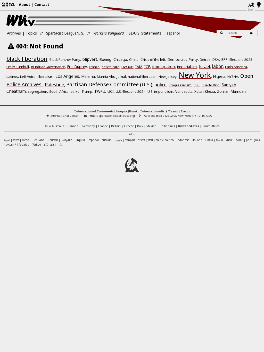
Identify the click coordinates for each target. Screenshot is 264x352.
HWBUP (127, 66)
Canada (73, 126)
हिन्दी (150, 140)
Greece (129, 126)
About (24, 4)
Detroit (205, 59)
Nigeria (219, 76)
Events (185, 111)
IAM (138, 66)
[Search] (252, 33)
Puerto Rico (210, 85)
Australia (58, 126)
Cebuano (38, 140)
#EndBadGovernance (48, 66)
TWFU (99, 91)
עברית (141, 140)
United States (188, 126)
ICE (147, 66)
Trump (86, 91)
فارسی (118, 140)
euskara (107, 140)
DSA (215, 59)
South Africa (59, 91)
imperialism (187, 66)
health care (110, 66)
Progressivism (180, 85)
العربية (7, 140)
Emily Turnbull (17, 66)
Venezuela (183, 91)
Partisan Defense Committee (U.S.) (109, 84)
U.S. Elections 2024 (130, 91)
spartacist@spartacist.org (117, 116)
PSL (197, 85)
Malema (88, 76)
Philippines (167, 126)
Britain (116, 126)
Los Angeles (67, 76)
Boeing (105, 59)
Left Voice (28, 76)
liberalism (45, 76)
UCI (110, 91)
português (253, 140)
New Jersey (168, 76)
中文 (59, 144)
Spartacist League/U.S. (65, 33)
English (81, 140)
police (160, 84)
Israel (204, 66)
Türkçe (36, 144)
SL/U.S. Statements (145, 33)
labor (217, 66)
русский (11, 144)
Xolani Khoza (204, 91)
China (133, 59)
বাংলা (16, 140)
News (174, 111)
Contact (41, 4)
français (130, 140)
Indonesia (183, 140)
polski (239, 140)
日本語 (209, 140)
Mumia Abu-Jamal (111, 76)
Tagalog (24, 144)
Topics (31, 33)
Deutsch (52, 140)
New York (195, 75)
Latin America (236, 66)
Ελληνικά (66, 140)
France (94, 66)
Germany (88, 126)
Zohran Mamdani (231, 91)
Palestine (54, 84)
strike (75, 91)
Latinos (12, 76)
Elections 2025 (240, 59)
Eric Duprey (77, 66)
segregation (37, 91)
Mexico (151, 126)
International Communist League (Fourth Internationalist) (120, 111)
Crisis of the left (153, 59)
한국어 (219, 140)
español (173, 33)
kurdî (229, 140)
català (26, 140)
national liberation (142, 76)
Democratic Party (182, 59)
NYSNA (232, 76)
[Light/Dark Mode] (258, 5)
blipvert (89, 59)
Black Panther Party (65, 59)
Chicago (120, 59)
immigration (163, 66)
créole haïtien (165, 140)
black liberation (26, 58)
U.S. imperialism (160, 91)
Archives (14, 33)
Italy (140, 126)
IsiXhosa (49, 144)
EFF (224, 59)
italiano (197, 140)
